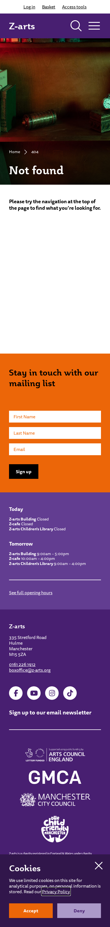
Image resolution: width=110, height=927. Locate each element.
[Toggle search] (76, 26)
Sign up (24, 471)
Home (14, 152)
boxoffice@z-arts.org (29, 670)
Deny (79, 910)
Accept (30, 910)
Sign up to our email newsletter (50, 712)
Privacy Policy (56, 891)
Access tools (74, 6)
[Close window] (98, 865)
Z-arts (22, 25)
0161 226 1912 (22, 664)
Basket (48, 6)
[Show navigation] (94, 26)
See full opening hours (30, 592)
